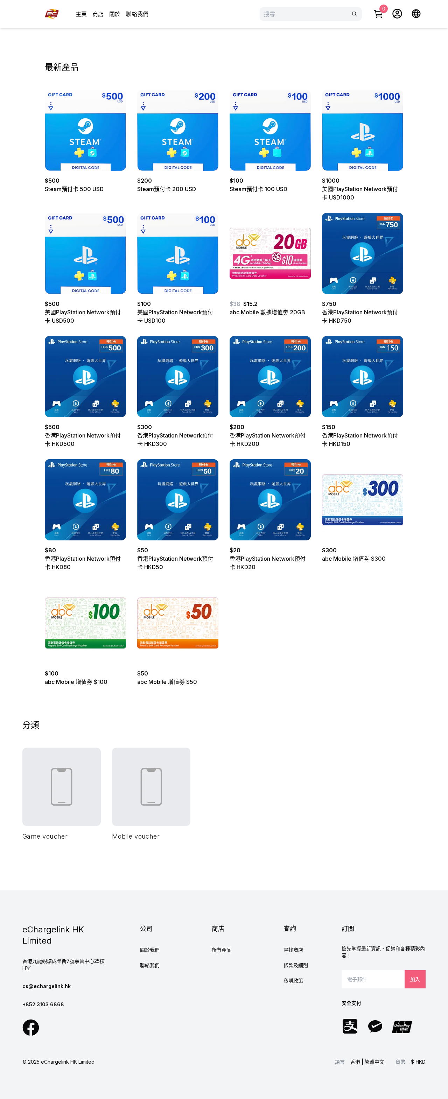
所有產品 (221, 950)
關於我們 (150, 950)
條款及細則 (296, 965)
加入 (415, 979)
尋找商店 (293, 950)
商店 (98, 14)
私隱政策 (293, 980)
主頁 (81, 14)
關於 (114, 14)
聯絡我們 (137, 14)
